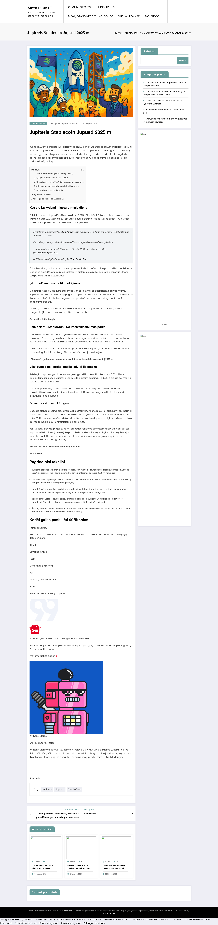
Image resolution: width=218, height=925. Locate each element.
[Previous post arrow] (30, 814)
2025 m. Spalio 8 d (76, 259)
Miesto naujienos (133, 919)
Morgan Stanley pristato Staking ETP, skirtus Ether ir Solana (79, 867)
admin (37, 862)
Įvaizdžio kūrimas (176, 919)
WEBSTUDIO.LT (69, 910)
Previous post (71, 809)
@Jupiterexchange (70, 231)
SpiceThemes (109, 913)
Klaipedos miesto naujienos (105, 919)
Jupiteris (57, 123)
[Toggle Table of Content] (81, 170)
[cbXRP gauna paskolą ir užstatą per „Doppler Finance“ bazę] (46, 847)
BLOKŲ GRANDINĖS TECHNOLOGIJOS (90, 16)
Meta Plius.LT (40, 8)
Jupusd (64, 123)
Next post (89, 809)
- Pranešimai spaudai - (26, 923)
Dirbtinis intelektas (79, 6)
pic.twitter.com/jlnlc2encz (45, 252)
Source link (36, 778)
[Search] (172, 11)
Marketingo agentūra (23, 919)
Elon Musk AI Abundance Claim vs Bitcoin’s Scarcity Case (114, 867)
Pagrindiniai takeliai (41, 194)
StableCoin (73, 123)
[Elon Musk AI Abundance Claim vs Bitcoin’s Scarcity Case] (116, 847)
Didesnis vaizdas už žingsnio (50, 190)
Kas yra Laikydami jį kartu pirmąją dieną (55, 173)
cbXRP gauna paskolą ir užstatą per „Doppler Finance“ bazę (42, 867)
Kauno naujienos (48, 923)
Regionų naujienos (71, 923)
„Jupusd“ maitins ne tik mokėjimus (52, 178)
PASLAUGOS (152, 16)
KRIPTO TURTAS (106, 6)
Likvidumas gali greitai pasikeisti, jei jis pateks (58, 186)
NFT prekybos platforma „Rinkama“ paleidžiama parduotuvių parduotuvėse (57, 815)
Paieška (149, 51)
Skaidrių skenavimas (76, 919)
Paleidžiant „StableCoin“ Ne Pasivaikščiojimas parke (60, 182)
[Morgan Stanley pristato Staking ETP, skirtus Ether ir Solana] (81, 847)
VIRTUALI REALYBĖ (129, 16)
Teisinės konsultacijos (50, 919)
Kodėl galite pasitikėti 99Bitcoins (48, 199)
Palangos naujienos (94, 923)
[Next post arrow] (132, 814)
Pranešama (90, 813)
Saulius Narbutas (154, 919)
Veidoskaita (195, 919)
